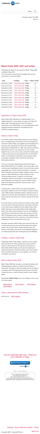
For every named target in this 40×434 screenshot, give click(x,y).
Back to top (35, 431)
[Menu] (35, 11)
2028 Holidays (31, 284)
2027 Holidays (19, 284)
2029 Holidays (7, 286)
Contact (36, 427)
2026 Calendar (15, 296)
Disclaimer (10, 427)
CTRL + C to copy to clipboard (20, 371)
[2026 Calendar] (10, 3)
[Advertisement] (20, 42)
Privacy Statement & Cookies (24, 427)
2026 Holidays (7, 284)
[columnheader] (7, 80)
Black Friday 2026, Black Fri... (21, 363)
